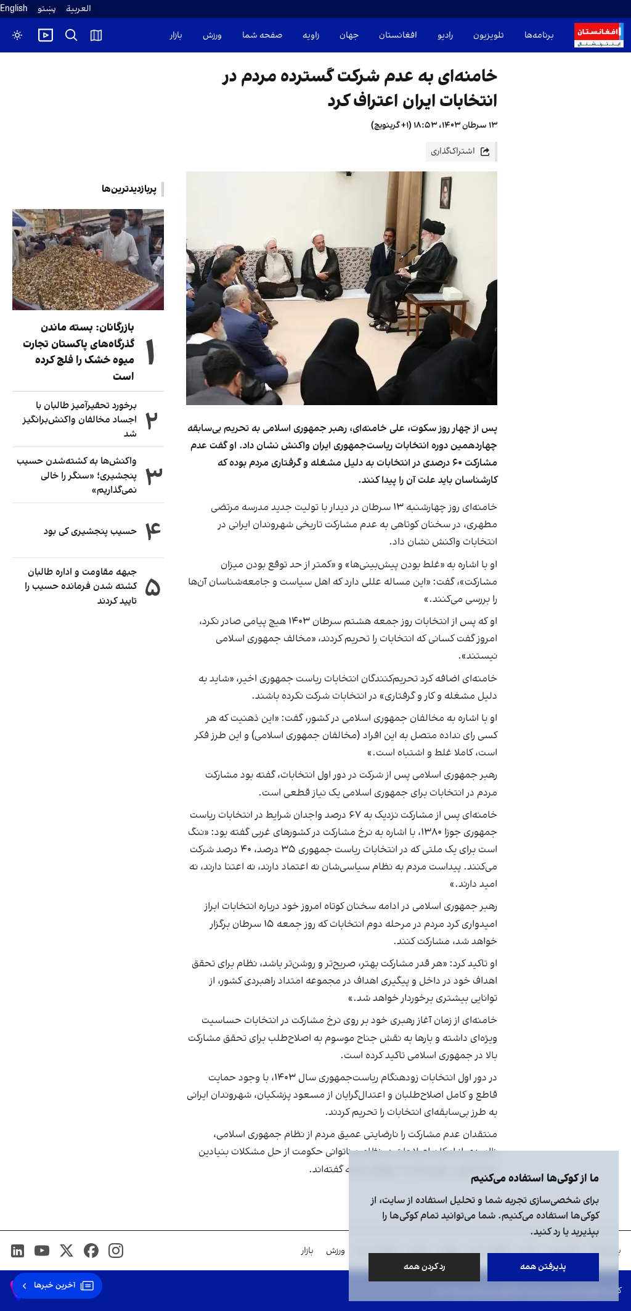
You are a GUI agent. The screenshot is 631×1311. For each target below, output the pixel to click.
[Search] (71, 35)
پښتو (47, 8)
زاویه (311, 35)
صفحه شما (262, 35)
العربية (78, 8)
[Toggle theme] (17, 35)
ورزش (212, 35)
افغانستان (398, 35)
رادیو (445, 35)
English (14, 8)
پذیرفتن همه (543, 1266)
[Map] (96, 35)
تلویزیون (488, 35)
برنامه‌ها (539, 35)
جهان (349, 35)
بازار (176, 35)
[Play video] (45, 35)
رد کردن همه (425, 1266)
